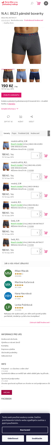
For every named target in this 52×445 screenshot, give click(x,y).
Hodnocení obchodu (9, 339)
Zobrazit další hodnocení (39, 322)
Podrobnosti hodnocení (33, 20)
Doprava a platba (8, 349)
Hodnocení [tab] (35, 133)
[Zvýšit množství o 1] (40, 153)
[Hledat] (32, 3)
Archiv (6, 392)
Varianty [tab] (7, 133)
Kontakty (5, 345)
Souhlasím (37, 438)
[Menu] (46, 3)
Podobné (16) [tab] (23, 133)
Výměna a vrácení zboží (10, 342)
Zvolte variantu (11, 95)
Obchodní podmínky (9, 352)
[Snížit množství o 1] (40, 157)
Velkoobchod (6, 356)
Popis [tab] (14, 133)
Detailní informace (8, 109)
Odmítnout (13, 438)
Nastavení (25, 429)
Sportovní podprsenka (10, 379)
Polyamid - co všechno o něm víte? (15, 369)
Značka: (9, 23)
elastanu (11, 103)
